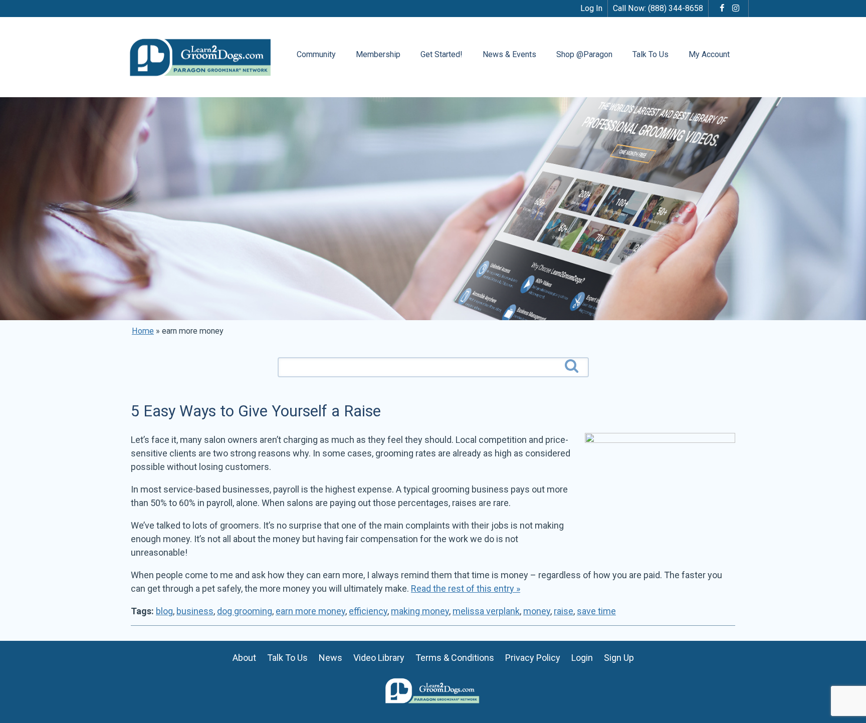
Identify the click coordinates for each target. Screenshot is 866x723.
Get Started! (441, 54)
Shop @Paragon (584, 54)
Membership (378, 54)
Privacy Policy (532, 657)
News (330, 657)
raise (563, 611)
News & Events (509, 54)
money (536, 611)
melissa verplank (486, 611)
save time (596, 611)
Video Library (378, 657)
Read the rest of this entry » (465, 588)
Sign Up (619, 657)
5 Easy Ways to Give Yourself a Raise (256, 411)
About (244, 657)
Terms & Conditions (454, 657)
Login (582, 657)
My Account (709, 54)
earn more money (310, 611)
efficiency (368, 611)
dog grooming (244, 611)
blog (164, 611)
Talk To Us (650, 54)
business (194, 611)
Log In (591, 8)
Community (316, 54)
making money (420, 611)
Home (143, 331)
